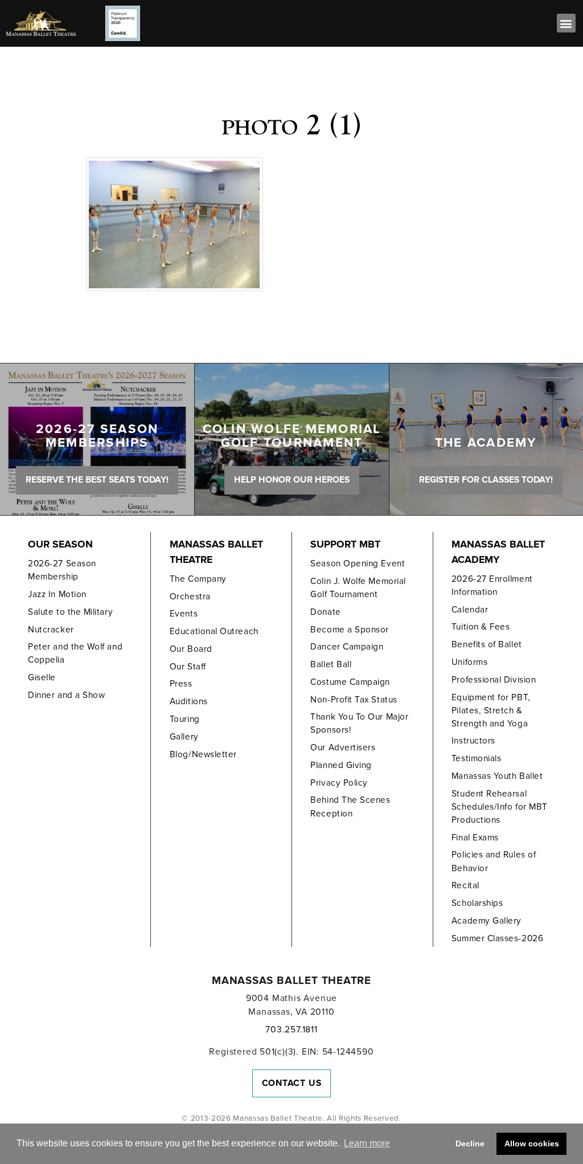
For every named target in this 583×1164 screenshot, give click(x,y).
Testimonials (476, 758)
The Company (198, 579)
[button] (566, 23)
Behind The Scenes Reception (350, 806)
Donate (325, 612)
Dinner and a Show (66, 695)
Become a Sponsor (349, 629)
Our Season (60, 544)
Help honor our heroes (292, 480)
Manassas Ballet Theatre (216, 552)
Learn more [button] (367, 1143)
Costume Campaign (350, 682)
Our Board (191, 649)
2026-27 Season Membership (62, 570)
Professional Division (493, 680)
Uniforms (469, 662)
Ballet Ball (330, 664)
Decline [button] (470, 1143)
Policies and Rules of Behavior (493, 861)
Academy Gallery (486, 921)
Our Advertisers (342, 747)
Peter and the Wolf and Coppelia (75, 653)
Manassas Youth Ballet (497, 776)
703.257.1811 (291, 1029)
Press (181, 684)
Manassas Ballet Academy (498, 552)
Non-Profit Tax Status (353, 700)
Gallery (184, 737)
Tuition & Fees (480, 627)
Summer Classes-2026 (497, 938)
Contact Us (292, 1083)
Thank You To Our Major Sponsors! (359, 723)
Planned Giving (341, 765)
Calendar (469, 610)
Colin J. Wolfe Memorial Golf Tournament (357, 587)
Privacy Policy (339, 783)
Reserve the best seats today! (97, 480)
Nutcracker (50, 629)
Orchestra (190, 596)
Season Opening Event (357, 563)
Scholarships (477, 903)
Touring (185, 719)
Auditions (189, 701)
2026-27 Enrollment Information (492, 585)
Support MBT (345, 544)
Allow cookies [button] (531, 1143)
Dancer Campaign (346, 647)
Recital (465, 885)
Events (184, 613)
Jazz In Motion (57, 594)
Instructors (473, 741)
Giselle (42, 677)
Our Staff (188, 666)
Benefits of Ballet (486, 644)
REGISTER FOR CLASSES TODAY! (486, 480)
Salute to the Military (70, 612)
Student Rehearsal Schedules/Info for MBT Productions (499, 807)
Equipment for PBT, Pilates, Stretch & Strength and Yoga (491, 710)
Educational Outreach (214, 631)
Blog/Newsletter (203, 754)
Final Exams (475, 837)
